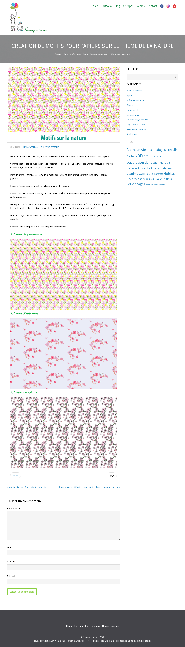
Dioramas (131, 105)
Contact (152, 6)
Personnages (136, 184)
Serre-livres (149, 185)
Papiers (67, 53)
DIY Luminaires (153, 156)
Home (94, 6)
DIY (140, 155)
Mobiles (169, 173)
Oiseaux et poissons (138, 179)
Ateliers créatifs (135, 90)
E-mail (11, 561)
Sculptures (132, 134)
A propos (128, 6)
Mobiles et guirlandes (137, 119)
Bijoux (130, 95)
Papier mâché (156, 179)
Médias (140, 6)
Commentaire (15, 508)
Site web (11, 575)
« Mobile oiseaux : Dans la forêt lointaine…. (28, 487)
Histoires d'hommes (152, 174)
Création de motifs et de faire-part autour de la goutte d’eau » (89, 487)
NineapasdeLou (30, 147)
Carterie (132, 156)
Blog (117, 6)
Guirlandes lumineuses (147, 168)
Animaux (133, 149)
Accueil (58, 53)
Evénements (133, 109)
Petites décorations (136, 129)
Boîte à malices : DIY (136, 100)
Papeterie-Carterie (50, 147)
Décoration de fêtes (142, 162)
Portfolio (106, 6)
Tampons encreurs (159, 185)
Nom (10, 547)
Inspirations (133, 114)
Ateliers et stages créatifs (159, 149)
